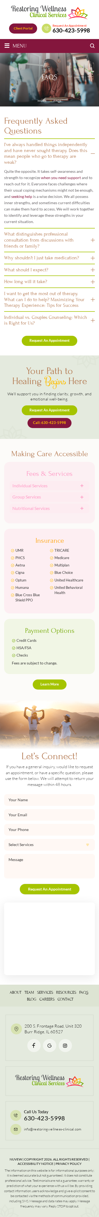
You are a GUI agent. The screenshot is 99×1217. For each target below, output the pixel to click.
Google (49, 1045)
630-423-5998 (71, 30)
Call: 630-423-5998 (49, 423)
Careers (46, 999)
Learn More (49, 684)
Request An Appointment (49, 341)
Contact (65, 999)
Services (45, 992)
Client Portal (23, 28)
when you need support (61, 177)
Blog (31, 999)
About (15, 992)
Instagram (65, 1045)
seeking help (21, 196)
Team (29, 992)
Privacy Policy (69, 1163)
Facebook (34, 1045)
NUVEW (16, 1159)
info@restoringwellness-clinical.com (52, 1129)
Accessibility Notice (35, 1163)
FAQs (83, 992)
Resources (66, 992)
